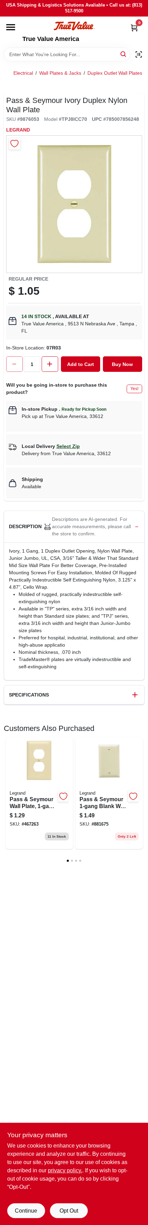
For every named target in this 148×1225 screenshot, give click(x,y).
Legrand (18, 130)
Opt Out (69, 1211)
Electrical (23, 73)
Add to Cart (80, 364)
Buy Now (122, 364)
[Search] (124, 54)
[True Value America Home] (74, 26)
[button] (74, 527)
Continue (26, 1211)
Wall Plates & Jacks (60, 73)
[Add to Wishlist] (15, 144)
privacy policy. (65, 1170)
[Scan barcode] (139, 54)
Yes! (134, 388)
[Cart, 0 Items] (134, 27)
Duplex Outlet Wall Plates (114, 73)
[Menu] (10, 27)
